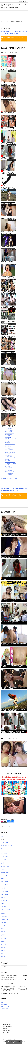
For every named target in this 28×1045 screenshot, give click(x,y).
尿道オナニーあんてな (9, 439)
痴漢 (3, 931)
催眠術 (3, 903)
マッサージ (5, 891)
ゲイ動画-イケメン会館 (9, 471)
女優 (3, 906)
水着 (3, 922)
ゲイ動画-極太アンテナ (9, 433)
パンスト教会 (7, 466)
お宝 (3, 863)
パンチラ (4, 885)
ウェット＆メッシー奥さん (10, 462)
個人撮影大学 (7, 442)
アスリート (4, 842)
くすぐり (4, 875)
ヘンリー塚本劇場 (8, 470)
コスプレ (4, 878)
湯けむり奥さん (8, 446)
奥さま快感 (7, 451)
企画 (3, 897)
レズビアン (4, 894)
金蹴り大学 (7, 445)
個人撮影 (4, 900)
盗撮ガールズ (7, 448)
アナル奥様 (7, 464)
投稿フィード (4, 1004)
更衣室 (4, 916)
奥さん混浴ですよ (8, 456)
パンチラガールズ (8, 455)
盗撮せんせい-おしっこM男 (10, 438)
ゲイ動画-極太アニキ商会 (10, 444)
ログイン (3, 1002)
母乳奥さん (7, 459)
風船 (3, 956)
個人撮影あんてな (8, 434)
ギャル (3, 869)
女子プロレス (5, 910)
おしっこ (3, 848)
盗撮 (3, 935)
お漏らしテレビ (8, 437)
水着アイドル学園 (8, 467)
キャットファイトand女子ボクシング (12, 457)
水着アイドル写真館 (9, 449)
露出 (3, 944)
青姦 (3, 947)
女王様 (3, 913)
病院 (3, 928)
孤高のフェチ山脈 (8, 474)
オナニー (4, 856)
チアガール (4, 881)
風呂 (3, 953)
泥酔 (3, 925)
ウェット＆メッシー (7, 845)
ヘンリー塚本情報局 (9, 430)
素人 (3, 938)
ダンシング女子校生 (9, 473)
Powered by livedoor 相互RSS (9, 478)
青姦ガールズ (7, 453)
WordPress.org (4, 1008)
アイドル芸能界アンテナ (10, 428)
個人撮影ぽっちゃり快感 (10, 452)
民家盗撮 (4, 919)
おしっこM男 (7, 435)
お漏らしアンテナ (8, 431)
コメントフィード (5, 1006)
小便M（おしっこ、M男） (10, 441)
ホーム (3, 21)
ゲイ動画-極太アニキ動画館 (10, 463)
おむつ (4, 859)
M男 (2, 837)
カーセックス (5, 866)
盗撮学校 (6, 475)
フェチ (4, 888)
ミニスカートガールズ (9, 469)
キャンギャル (5, 872)
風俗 (3, 950)
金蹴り (3, 941)
